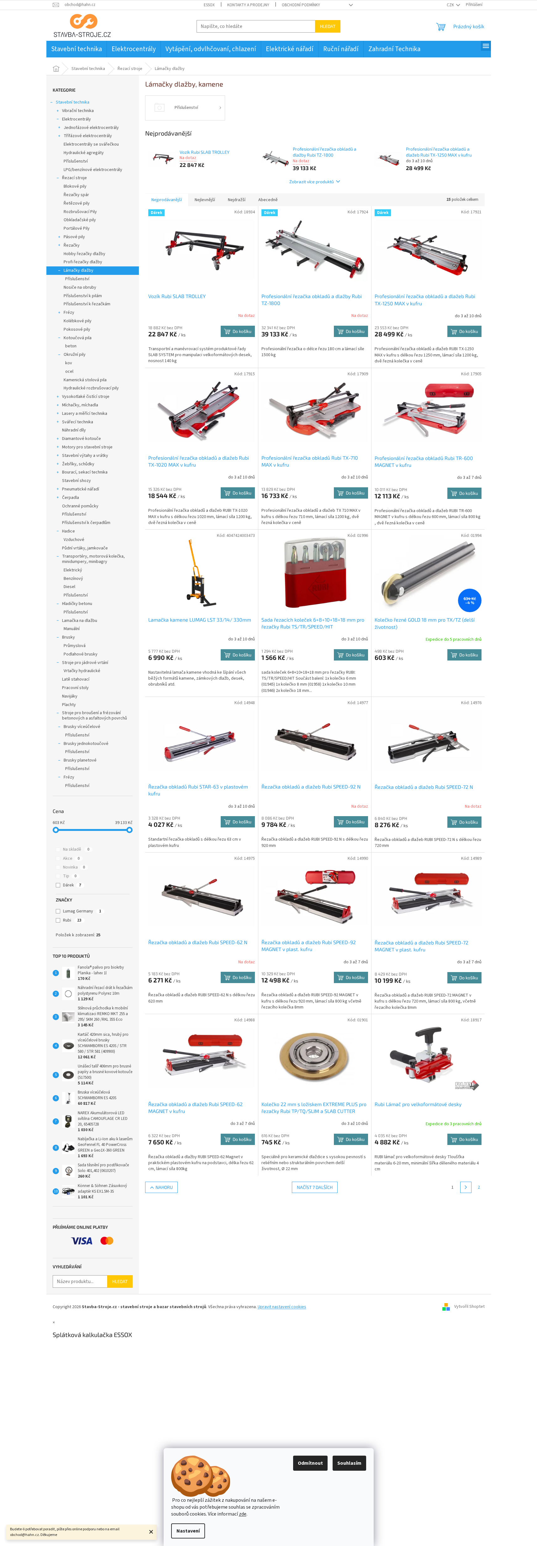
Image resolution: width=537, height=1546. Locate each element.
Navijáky (69, 696)
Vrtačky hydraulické (82, 671)
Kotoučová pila (78, 338)
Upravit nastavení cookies (282, 1307)
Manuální (72, 629)
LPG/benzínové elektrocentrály (93, 170)
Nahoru (164, 1187)
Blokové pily (75, 186)
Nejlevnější (205, 200)
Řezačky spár (76, 195)
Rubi (72, 920)
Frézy (69, 312)
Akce (71, 858)
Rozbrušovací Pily (80, 212)
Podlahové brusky (80, 654)
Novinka (74, 867)
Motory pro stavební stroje (87, 447)
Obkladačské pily (80, 220)
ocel (69, 371)
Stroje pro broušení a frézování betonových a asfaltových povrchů (94, 715)
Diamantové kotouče (81, 439)
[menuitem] (76, 49)
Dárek (72, 885)
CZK (451, 5)
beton (70, 346)
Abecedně (268, 200)
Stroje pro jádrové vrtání (85, 663)
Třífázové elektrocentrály (88, 136)
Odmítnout (310, 1463)
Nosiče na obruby (80, 287)
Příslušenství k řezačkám (87, 304)
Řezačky (72, 245)
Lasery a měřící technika (84, 413)
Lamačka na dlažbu (79, 621)
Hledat (327, 26)
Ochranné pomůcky (80, 506)
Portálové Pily (77, 228)
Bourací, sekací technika (85, 472)
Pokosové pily (77, 329)
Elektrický (73, 570)
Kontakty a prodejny (248, 5)
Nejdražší (236, 200)
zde (242, 1514)
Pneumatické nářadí (80, 489)
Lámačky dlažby (78, 270)
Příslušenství (76, 161)
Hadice (68, 531)
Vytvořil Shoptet (469, 1307)
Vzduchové (74, 540)
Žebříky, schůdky (78, 464)
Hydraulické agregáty (84, 153)
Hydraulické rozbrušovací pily (91, 388)
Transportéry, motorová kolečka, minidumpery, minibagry (93, 559)
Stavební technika (72, 102)
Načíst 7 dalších (315, 1187)
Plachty (69, 705)
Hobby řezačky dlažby (84, 254)
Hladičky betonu (77, 604)
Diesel (69, 587)
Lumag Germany (82, 911)
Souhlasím (349, 1463)
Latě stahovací (75, 679)
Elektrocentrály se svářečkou (91, 144)
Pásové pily (74, 237)
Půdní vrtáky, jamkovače (85, 548)
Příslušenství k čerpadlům (86, 523)
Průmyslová (75, 646)
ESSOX (209, 5)
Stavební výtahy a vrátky (85, 455)
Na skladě (76, 849)
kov (68, 363)
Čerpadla (70, 498)
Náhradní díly (74, 430)
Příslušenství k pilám (83, 296)
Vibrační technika (78, 111)
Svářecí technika (77, 422)
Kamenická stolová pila (85, 380)
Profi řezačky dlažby (83, 262)
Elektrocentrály (76, 119)
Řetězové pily (77, 203)
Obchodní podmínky (301, 5)
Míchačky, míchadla (80, 405)
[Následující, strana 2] (465, 1187)
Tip (69, 876)
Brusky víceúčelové (82, 727)
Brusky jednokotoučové (86, 744)
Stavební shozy (76, 481)
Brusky (68, 637)
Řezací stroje (74, 178)
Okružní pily (75, 354)
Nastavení (188, 1530)
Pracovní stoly (75, 688)
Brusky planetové (80, 760)
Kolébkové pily (78, 321)
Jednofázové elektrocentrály (91, 128)
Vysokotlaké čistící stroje (85, 396)
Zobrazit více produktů (311, 181)
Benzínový (73, 578)
